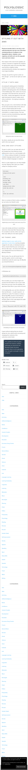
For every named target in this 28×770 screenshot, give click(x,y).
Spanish (4, 544)
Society (3, 541)
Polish (3, 507)
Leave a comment (15, 46)
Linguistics (4, 484)
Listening (4, 488)
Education (4, 439)
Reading (4, 522)
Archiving (4, 417)
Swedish (4, 563)
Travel (3, 571)
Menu (14, 16)
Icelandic (4, 469)
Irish (3, 473)
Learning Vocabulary (7, 481)
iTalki (3, 400)
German (4, 454)
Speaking (4, 548)
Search (3, 384)
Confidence (4, 428)
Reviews (4, 526)
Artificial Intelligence (6, 421)
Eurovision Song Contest (8, 443)
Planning (4, 503)
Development (5, 436)
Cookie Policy (7, 763)
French (3, 447)
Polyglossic (14, 7)
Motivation (4, 492)
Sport (3, 552)
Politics (3, 511)
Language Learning (6, 477)
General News (5, 451)
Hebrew (4, 462)
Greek (3, 458)
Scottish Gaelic (5, 533)
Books (3, 424)
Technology (4, 567)
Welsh (3, 574)
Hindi (3, 466)
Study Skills (4, 556)
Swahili (3, 559)
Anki (3, 396)
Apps (3, 413)
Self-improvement (6, 537)
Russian (4, 529)
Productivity (4, 514)
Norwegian (4, 499)
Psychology (4, 518)
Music (3, 496)
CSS (3, 155)
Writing (3, 578)
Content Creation (6, 432)
